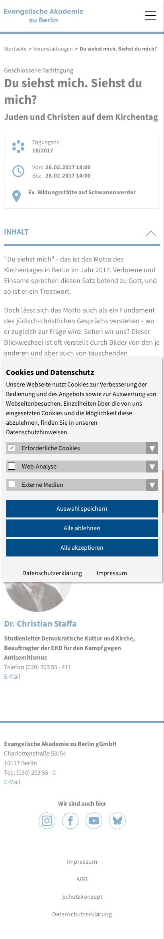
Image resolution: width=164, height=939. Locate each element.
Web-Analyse (39, 466)
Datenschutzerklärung (52, 573)
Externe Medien (42, 484)
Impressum (112, 573)
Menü (150, 15)
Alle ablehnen (82, 528)
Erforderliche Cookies (51, 448)
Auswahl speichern (82, 508)
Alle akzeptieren (82, 547)
